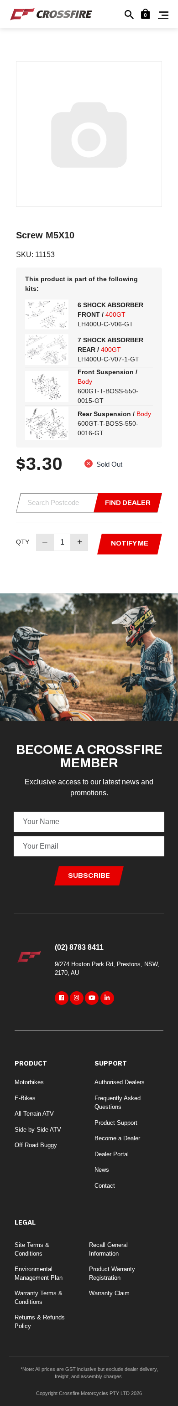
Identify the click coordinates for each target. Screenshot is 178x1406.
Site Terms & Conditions (32, 1249)
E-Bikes (25, 1098)
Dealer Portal (111, 1154)
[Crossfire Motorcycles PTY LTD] (51, 13)
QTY (22, 542)
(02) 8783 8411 (79, 947)
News (101, 1169)
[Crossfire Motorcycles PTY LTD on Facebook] (61, 998)
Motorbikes (29, 1082)
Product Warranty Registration (112, 1274)
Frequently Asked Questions (117, 1103)
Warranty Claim (109, 1293)
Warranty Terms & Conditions (39, 1298)
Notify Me (129, 543)
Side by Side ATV (38, 1129)
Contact (104, 1185)
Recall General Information (108, 1249)
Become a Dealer (117, 1138)
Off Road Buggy (36, 1145)
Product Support (115, 1122)
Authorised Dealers (119, 1082)
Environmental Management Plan (39, 1274)
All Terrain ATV (34, 1113)
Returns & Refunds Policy (40, 1322)
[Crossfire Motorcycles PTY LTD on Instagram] (77, 998)
